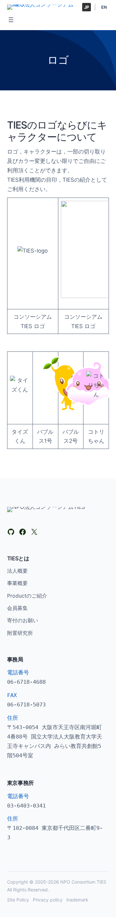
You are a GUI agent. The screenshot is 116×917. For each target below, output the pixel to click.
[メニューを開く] (11, 20)
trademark (77, 899)
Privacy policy (48, 899)
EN (104, 7)
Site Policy (18, 899)
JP (86, 7)
